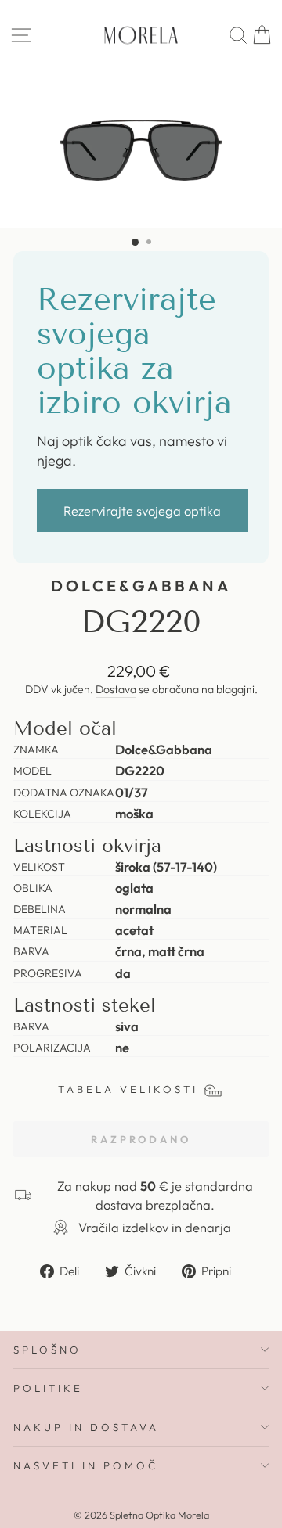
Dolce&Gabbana (141, 585)
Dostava (116, 689)
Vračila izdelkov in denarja (154, 1227)
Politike (48, 1388)
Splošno (47, 1349)
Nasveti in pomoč (85, 1465)
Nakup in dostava (86, 1427)
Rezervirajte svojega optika (142, 510)
